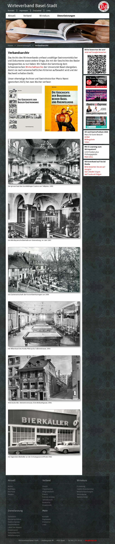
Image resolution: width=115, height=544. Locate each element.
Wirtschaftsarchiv (34, 67)
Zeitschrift (12, 517)
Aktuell (11, 15)
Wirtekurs (44, 15)
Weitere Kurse (82, 497)
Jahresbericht (47, 500)
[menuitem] (13, 15)
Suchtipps (11, 489)
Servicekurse (81, 494)
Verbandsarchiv (14, 533)
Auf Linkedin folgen (92, 172)
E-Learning (81, 486)
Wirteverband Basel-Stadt (32, 5)
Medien (11, 494)
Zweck (45, 486)
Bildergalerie (90, 139)
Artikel (87, 137)
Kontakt (11, 11)
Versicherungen (14, 535)
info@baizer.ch (90, 540)
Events (45, 494)
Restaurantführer (14, 519)
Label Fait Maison (15, 527)
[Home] (103, 6)
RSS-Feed (11, 492)
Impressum (23, 11)
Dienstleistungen (66, 15)
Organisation (47, 489)
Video (87, 142)
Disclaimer (37, 11)
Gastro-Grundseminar (85, 489)
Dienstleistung (15, 510)
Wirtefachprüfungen (85, 492)
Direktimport (13, 530)
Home (10, 45)
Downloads (46, 505)
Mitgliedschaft (48, 492)
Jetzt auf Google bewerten (95, 52)
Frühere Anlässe (48, 497)
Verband (27, 15)
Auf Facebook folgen (93, 174)
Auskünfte (46, 502)
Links (48, 11)
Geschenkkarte (13, 525)
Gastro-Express (13, 522)
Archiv (10, 486)
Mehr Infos (89, 157)
